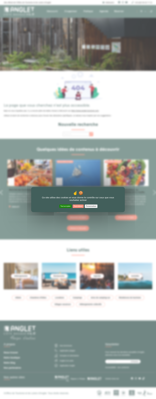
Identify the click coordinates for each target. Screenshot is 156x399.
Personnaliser (91, 206)
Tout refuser (78, 206)
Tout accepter (65, 206)
